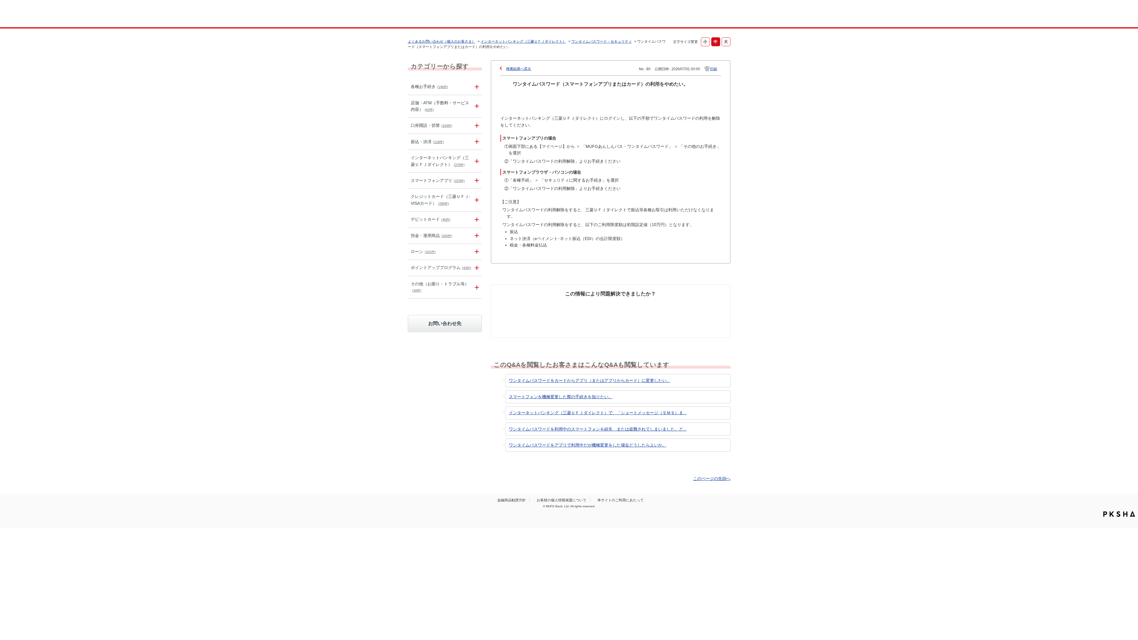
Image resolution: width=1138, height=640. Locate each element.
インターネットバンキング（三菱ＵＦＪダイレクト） (523, 41)
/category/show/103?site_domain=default (476, 252)
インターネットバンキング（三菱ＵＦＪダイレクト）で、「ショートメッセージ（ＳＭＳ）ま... (598, 412)
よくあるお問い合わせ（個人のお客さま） (441, 41)
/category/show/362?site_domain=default (476, 200)
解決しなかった (632, 305)
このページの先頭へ (712, 478)
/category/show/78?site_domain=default (476, 287)
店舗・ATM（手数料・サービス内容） (440, 106)
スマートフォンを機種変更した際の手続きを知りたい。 (561, 396)
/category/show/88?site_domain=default (476, 125)
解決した (521, 305)
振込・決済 (427, 141)
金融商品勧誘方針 (511, 500)
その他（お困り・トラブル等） (440, 286)
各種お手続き (429, 86)
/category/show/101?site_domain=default (476, 219)
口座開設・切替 (431, 125)
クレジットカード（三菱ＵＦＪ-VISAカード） (440, 199)
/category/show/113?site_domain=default (476, 106)
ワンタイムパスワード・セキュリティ (601, 41)
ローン (423, 251)
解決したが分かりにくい (584, 308)
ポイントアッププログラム (441, 267)
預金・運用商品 (431, 235)
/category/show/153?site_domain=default (476, 180)
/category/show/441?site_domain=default (476, 268)
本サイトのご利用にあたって (620, 500)
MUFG (458, 14)
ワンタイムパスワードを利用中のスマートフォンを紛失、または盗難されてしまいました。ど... (598, 429)
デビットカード (430, 219)
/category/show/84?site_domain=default (476, 161)
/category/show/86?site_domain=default (476, 87)
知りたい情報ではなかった (687, 308)
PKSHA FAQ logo (1119, 514)
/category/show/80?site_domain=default (476, 142)
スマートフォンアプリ (438, 180)
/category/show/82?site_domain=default (476, 236)
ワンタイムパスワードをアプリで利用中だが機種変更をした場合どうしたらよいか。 (588, 445)
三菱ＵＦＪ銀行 (682, 14)
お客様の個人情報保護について (561, 500)
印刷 (713, 69)
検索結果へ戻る (518, 69)
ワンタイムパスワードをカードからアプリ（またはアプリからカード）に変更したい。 (590, 380)
